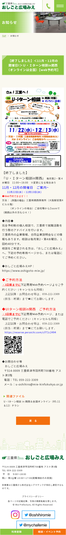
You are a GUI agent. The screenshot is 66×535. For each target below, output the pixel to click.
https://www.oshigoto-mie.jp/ (23, 271)
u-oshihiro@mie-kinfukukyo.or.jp (39, 384)
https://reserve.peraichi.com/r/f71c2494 (30, 332)
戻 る (33, 420)
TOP (4, 35)
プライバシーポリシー (33, 496)
